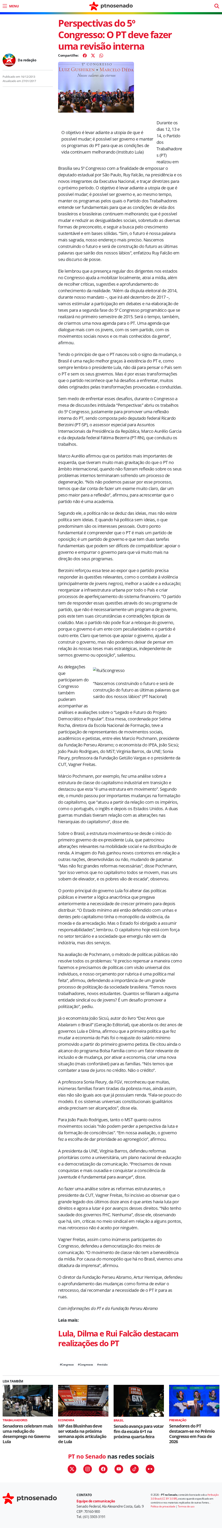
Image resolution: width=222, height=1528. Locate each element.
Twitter (72, 1469)
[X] (93, 55)
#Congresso (67, 1364)
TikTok (134, 1469)
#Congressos (85, 1364)
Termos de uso (186, 1506)
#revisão (102, 1364)
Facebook (103, 1469)
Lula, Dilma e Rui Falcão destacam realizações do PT (118, 1338)
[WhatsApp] (101, 55)
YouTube (118, 1469)
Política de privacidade (163, 1506)
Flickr (150, 1469)
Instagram (87, 1469)
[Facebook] (85, 55)
